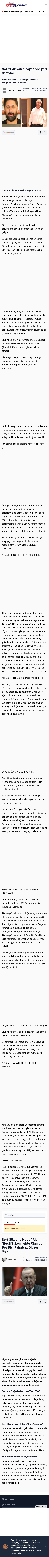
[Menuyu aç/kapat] (46, 4)
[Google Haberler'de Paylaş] (8, 132)
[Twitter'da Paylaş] (45, 132)
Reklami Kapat (41, 1506)
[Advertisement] (24, 38)
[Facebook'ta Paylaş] (40, 132)
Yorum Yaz (9, 1215)
